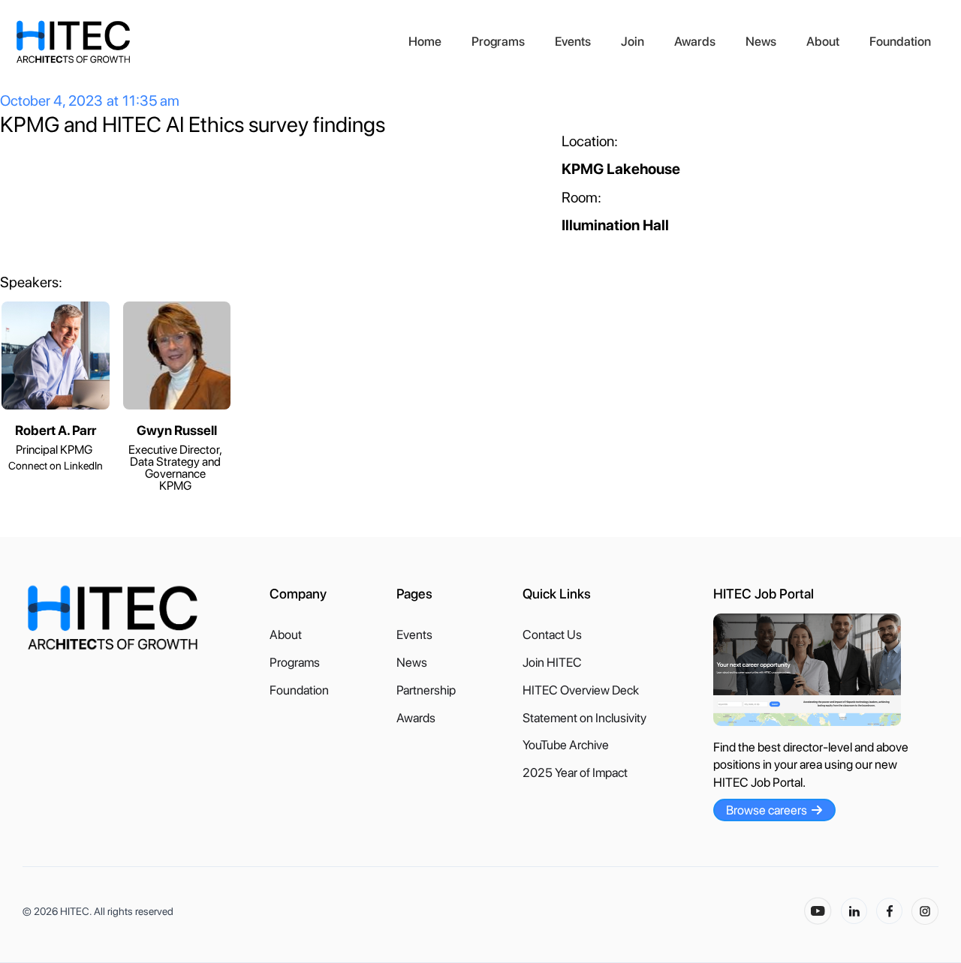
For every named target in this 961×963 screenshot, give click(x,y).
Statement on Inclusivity (584, 718)
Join (632, 41)
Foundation (900, 41)
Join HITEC (552, 662)
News (761, 41)
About (822, 41)
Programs (498, 41)
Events (573, 41)
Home (424, 41)
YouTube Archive (566, 745)
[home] (204, 42)
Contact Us (552, 634)
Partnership (426, 690)
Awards (694, 41)
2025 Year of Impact (575, 772)
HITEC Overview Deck (581, 690)
